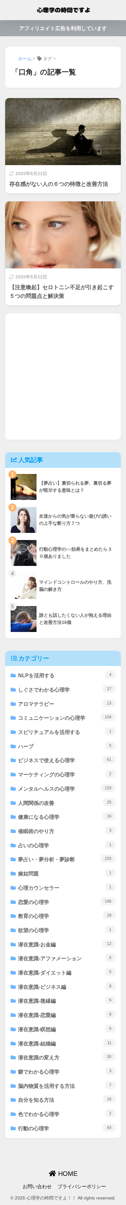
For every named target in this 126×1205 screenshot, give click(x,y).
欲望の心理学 (65, 930)
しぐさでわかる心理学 (65, 690)
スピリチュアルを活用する (65, 732)
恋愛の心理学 (65, 902)
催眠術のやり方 (65, 831)
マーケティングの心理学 (65, 774)
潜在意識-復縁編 (65, 1001)
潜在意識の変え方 (65, 1057)
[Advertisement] (63, 376)
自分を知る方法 (65, 1100)
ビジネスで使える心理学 (65, 760)
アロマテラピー (65, 704)
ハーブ (65, 746)
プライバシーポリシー (82, 1186)
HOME (67, 1173)
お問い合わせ (37, 1186)
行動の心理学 (65, 1128)
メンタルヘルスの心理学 (65, 789)
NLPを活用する (65, 675)
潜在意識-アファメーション (65, 958)
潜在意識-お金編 (65, 944)
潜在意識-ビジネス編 (65, 987)
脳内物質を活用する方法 (65, 1086)
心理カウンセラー (65, 888)
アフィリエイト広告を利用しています (63, 28)
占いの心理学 (65, 845)
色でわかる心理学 (65, 1114)
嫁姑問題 (65, 873)
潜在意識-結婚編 (65, 1043)
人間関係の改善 (65, 803)
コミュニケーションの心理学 (65, 718)
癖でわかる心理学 (65, 1072)
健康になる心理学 (65, 817)
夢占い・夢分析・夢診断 (65, 859)
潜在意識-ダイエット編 (65, 972)
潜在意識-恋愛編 (65, 1015)
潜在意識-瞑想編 (65, 1029)
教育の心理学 (65, 916)
